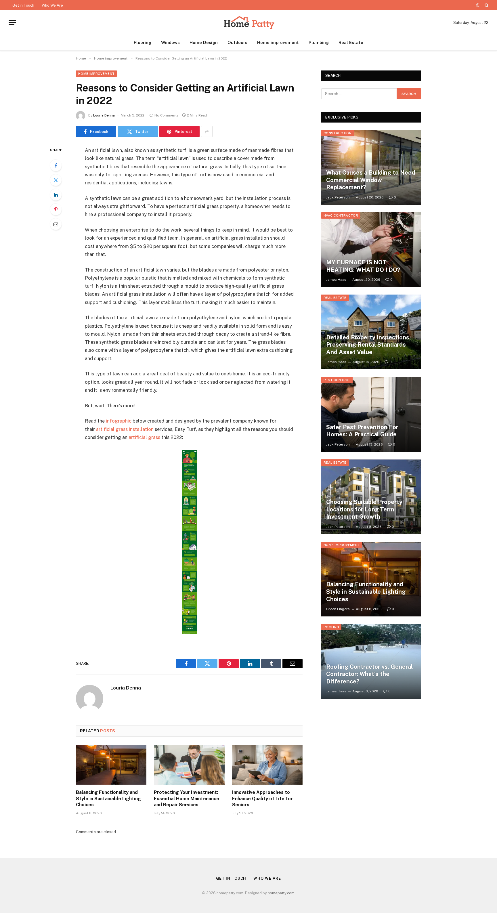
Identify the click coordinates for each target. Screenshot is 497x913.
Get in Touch (23, 5)
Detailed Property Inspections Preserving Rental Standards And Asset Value (367, 345)
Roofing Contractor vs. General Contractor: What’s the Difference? (369, 674)
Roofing (331, 627)
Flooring (142, 42)
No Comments (166, 115)
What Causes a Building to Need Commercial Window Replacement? (370, 180)
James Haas (336, 280)
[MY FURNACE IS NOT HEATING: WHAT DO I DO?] (371, 249)
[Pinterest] (56, 209)
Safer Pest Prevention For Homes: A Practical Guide (362, 431)
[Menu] (12, 22)
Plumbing (319, 42)
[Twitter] (56, 180)
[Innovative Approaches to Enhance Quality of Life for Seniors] (267, 765)
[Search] (485, 5)
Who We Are (52, 5)
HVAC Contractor (341, 215)
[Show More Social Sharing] (207, 131)
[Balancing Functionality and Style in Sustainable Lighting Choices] (111, 765)
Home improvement (278, 42)
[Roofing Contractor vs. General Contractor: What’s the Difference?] (371, 661)
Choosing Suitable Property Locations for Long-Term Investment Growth (364, 509)
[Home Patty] (248, 22)
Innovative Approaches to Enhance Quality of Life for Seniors (262, 799)
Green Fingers (338, 609)
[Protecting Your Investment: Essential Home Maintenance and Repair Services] (189, 765)
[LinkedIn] (56, 194)
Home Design (204, 42)
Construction (337, 133)
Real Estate (351, 42)
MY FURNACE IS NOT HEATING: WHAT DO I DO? (363, 266)
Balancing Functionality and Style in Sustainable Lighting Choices (108, 799)
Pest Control (337, 380)
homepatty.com (281, 893)
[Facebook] (56, 165)
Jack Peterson (338, 197)
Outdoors (237, 42)
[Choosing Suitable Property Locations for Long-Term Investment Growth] (371, 496)
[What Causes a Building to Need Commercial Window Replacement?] (371, 167)
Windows (170, 42)
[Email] (56, 224)
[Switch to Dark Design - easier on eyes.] (478, 5)
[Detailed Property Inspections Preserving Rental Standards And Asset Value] (371, 332)
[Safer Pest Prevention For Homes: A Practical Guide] (371, 414)
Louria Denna (104, 115)
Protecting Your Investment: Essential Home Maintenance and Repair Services (186, 799)
